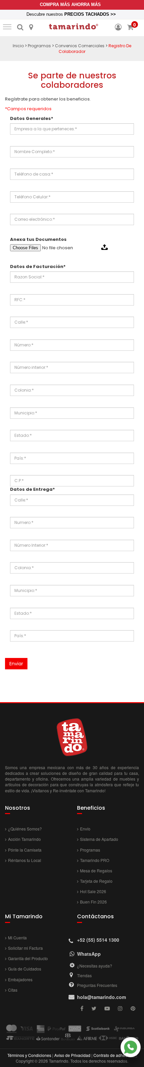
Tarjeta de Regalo (96, 881)
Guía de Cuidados (24, 969)
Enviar (16, 663)
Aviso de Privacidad (72, 1055)
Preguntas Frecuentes (97, 985)
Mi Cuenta (17, 937)
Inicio (18, 46)
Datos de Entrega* (32, 489)
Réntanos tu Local (24, 860)
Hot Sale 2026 (93, 891)
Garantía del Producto (28, 958)
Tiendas (84, 975)
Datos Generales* (31, 119)
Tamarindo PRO (94, 860)
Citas (12, 990)
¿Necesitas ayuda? (94, 966)
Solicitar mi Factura (25, 948)
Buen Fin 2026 (93, 902)
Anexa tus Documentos (38, 240)
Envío (85, 828)
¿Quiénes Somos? (25, 828)
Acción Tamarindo (24, 839)
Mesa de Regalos (96, 870)
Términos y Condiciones (29, 1055)
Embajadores (20, 979)
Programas (39, 46)
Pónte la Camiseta (25, 850)
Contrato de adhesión (113, 1055)
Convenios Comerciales (79, 46)
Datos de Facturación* (38, 267)
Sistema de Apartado (99, 839)
